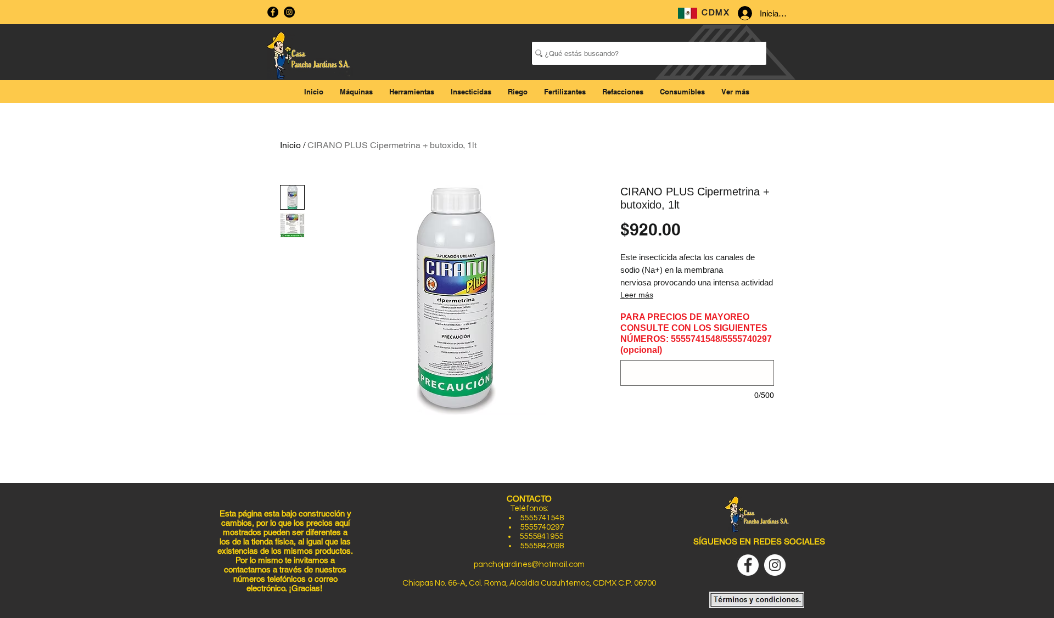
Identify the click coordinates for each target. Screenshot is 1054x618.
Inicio (290, 145)
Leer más (636, 294)
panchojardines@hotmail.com (529, 564)
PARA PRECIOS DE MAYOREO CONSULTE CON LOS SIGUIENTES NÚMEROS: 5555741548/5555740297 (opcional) (696, 333)
